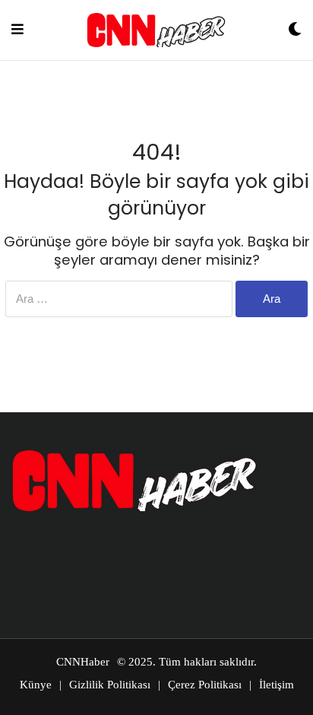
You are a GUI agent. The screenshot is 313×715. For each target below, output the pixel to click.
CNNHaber (82, 662)
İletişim (276, 684)
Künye (36, 684)
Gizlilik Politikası (109, 684)
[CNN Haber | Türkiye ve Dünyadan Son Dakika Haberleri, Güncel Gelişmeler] (155, 30)
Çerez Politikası (205, 684)
